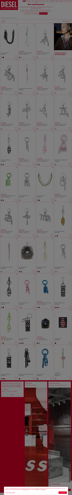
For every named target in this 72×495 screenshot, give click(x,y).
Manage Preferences (26, 489)
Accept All (63, 492)
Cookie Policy (43, 489)
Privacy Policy (36, 489)
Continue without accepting (10, 492)
